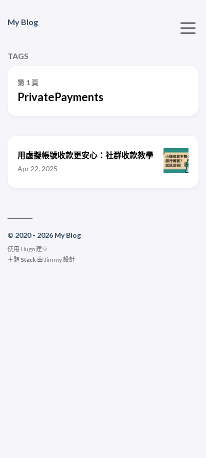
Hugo (27, 249)
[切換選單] (188, 27)
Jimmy (53, 259)
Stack (28, 259)
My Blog (23, 22)
